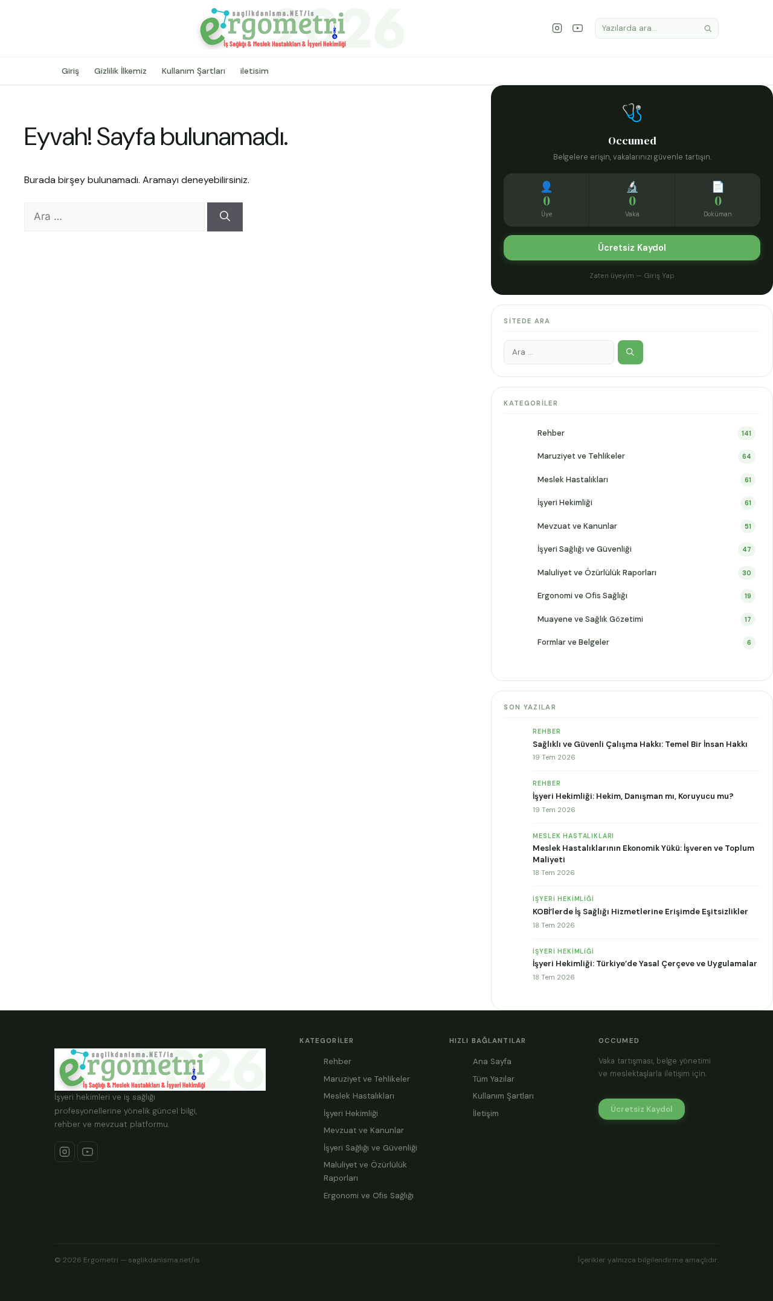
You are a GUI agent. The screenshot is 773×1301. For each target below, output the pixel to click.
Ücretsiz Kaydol (632, 247)
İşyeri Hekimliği (564, 502)
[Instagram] (557, 28)
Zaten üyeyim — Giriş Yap (632, 275)
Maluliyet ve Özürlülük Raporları (596, 572)
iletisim (254, 70)
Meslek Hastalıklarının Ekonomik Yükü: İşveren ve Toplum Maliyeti (643, 853)
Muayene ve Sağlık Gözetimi (590, 619)
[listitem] (64, 1151)
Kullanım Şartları (193, 70)
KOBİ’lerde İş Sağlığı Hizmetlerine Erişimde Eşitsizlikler (640, 911)
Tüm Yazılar (494, 1079)
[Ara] (708, 29)
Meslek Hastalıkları (572, 479)
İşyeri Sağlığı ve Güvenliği (584, 549)
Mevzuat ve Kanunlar (577, 526)
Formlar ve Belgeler (573, 642)
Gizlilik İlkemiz (120, 70)
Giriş (70, 70)
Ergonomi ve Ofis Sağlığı (582, 595)
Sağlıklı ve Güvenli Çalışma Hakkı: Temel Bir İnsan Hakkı (640, 744)
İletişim (486, 1113)
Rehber (551, 433)
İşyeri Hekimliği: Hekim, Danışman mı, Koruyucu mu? (633, 796)
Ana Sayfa (492, 1061)
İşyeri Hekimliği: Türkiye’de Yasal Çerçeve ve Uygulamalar (645, 963)
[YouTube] (578, 28)
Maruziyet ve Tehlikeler (581, 456)
